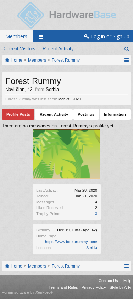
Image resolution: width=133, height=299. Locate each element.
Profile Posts (18, 114)
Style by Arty (120, 287)
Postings (86, 114)
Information (115, 114)
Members (16, 36)
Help (127, 280)
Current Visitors (19, 48)
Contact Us (108, 280)
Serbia (91, 248)
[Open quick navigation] (126, 60)
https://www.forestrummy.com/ (71, 242)
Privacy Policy (94, 287)
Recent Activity (58, 48)
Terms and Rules (63, 287)
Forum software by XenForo (27, 292)
